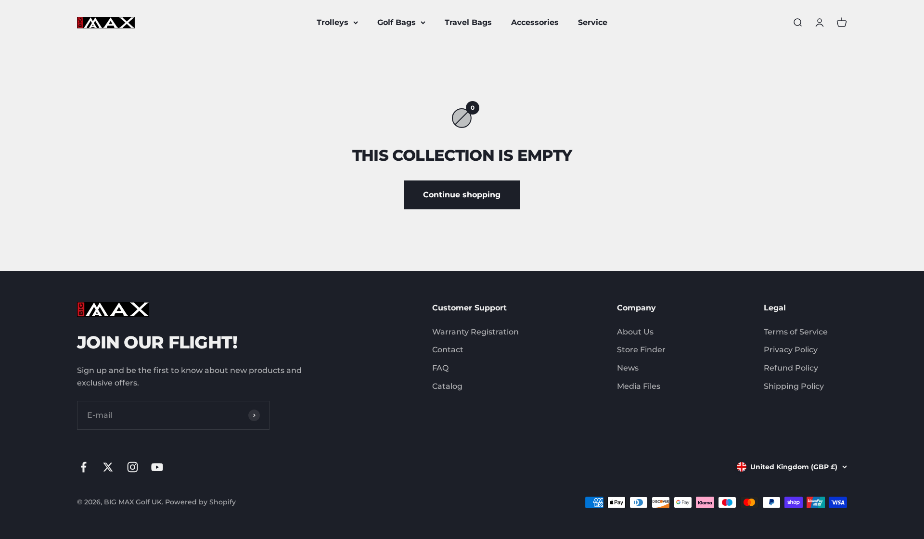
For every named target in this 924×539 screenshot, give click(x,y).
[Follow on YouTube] (157, 467)
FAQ (440, 367)
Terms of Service (796, 331)
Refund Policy (791, 367)
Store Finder (641, 349)
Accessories (535, 22)
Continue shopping (461, 194)
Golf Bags (396, 22)
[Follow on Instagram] (132, 467)
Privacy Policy (791, 349)
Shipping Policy (794, 386)
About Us (635, 331)
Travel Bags (468, 22)
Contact (447, 349)
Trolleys (332, 22)
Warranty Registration (475, 331)
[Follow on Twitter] (108, 467)
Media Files (638, 386)
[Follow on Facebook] (83, 467)
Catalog (447, 386)
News (628, 367)
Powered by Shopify (200, 502)
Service (592, 22)
